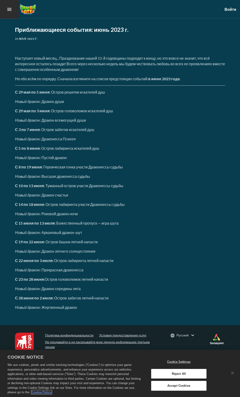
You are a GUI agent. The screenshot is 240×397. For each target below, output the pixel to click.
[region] (120, 373)
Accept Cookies (178, 386)
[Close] (232, 373)
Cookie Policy (41, 392)
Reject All (179, 373)
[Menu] (9, 9)
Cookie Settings (179, 362)
